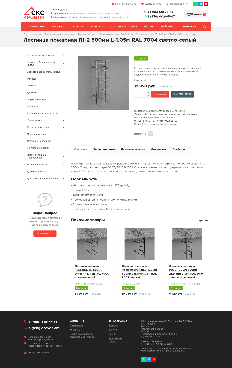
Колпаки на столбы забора (42, 113)
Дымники (32, 93)
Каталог (57, 27)
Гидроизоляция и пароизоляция (37, 156)
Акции (148, 27)
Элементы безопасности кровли (41, 63)
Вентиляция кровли (38, 148)
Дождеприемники (37, 172)
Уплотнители (34, 120)
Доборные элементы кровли (43, 179)
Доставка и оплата (123, 27)
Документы (158, 149)
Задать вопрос (153, 4)
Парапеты (32, 106)
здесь (173, 124)
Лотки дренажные (37, 165)
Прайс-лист (168, 27)
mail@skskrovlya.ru (125, 4)
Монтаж (78, 27)
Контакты (190, 27)
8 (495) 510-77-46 (160, 12)
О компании (36, 27)
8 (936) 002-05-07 (161, 16)
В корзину (160, 94)
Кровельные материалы (40, 55)
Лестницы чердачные (39, 141)
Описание (80, 149)
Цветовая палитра (133, 149)
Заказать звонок (179, 4)
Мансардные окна (37, 134)
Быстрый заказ (182, 94)
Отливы (31, 79)
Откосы (31, 86)
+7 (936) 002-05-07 (166, 121)
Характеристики (104, 149)
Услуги (96, 27)
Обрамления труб (37, 100)
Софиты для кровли (38, 127)
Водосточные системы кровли (44, 72)
